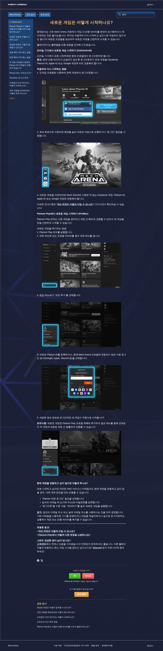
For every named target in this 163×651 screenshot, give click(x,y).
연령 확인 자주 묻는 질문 (20, 52)
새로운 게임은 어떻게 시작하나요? (19, 38)
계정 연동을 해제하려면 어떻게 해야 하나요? (19, 92)
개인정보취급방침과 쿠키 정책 (76, 645)
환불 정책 (95, 645)
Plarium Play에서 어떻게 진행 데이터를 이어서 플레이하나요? (19, 29)
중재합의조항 (107, 645)
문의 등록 (81, 594)
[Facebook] (38, 560)
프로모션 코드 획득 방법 (47, 622)
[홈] (17, 4)
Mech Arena (15, 14)
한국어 (150, 5)
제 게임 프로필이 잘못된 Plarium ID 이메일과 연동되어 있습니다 (20, 65)
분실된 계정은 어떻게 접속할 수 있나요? (19, 46)
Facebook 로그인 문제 (18, 78)
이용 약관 (58, 645)
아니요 (88, 576)
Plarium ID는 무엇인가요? (20, 73)
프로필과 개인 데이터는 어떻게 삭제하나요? (19, 84)
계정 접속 (30, 14)
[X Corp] (42, 560)
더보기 (12, 98)
